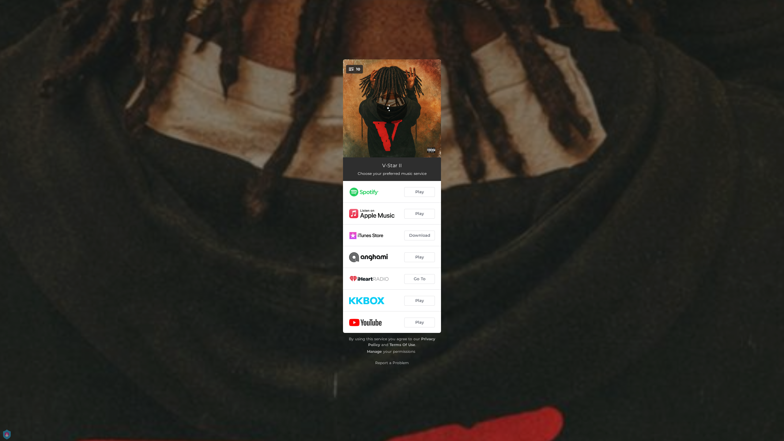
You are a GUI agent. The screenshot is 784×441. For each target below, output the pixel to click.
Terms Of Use (402, 344)
